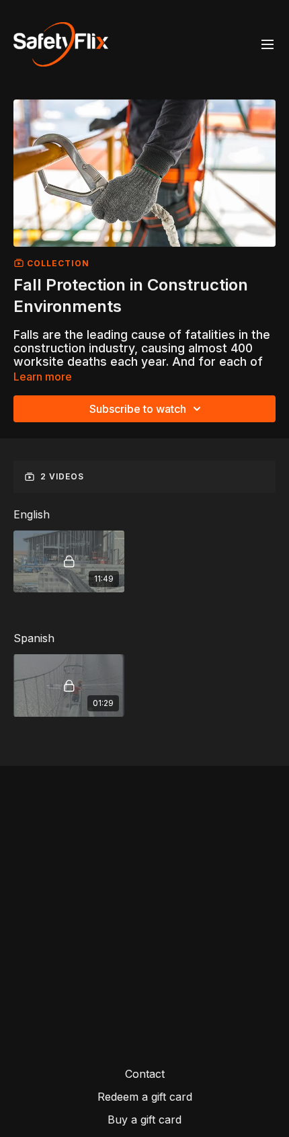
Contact (145, 1074)
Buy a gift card (144, 1119)
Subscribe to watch (137, 409)
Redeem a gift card (144, 1096)
